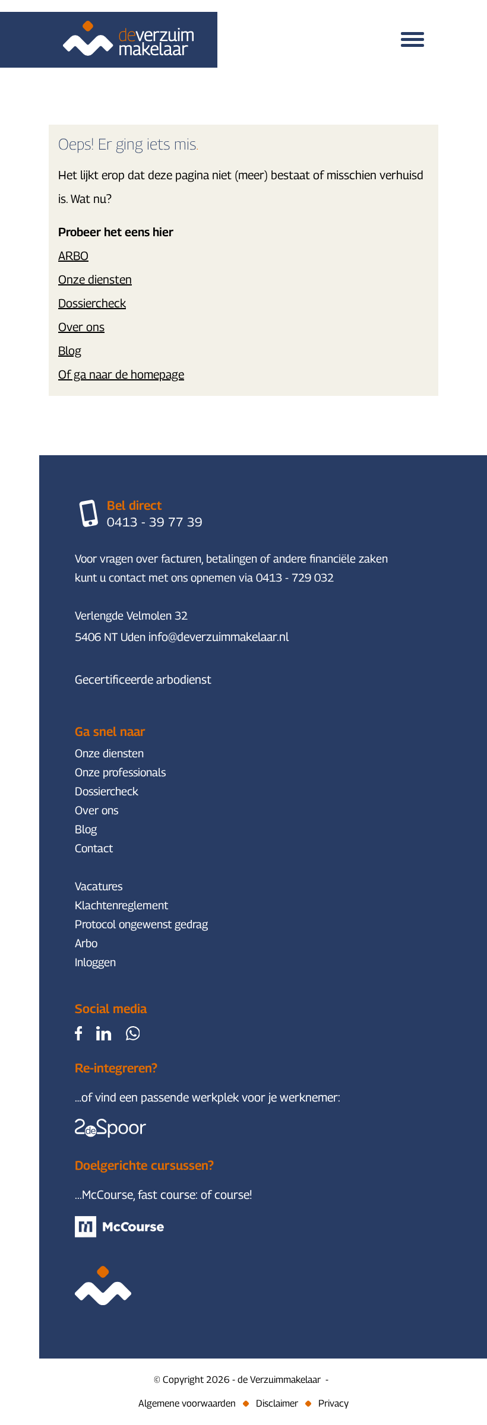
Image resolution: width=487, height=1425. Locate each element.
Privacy (333, 1403)
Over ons (81, 327)
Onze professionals (120, 772)
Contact (94, 848)
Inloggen (95, 962)
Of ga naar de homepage (121, 374)
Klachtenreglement (121, 905)
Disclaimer (277, 1403)
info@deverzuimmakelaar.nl (218, 637)
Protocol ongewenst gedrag (141, 924)
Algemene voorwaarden (187, 1403)
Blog (69, 351)
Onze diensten (95, 279)
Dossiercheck (92, 303)
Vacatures (98, 886)
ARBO (73, 256)
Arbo (86, 943)
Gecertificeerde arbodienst (143, 679)
